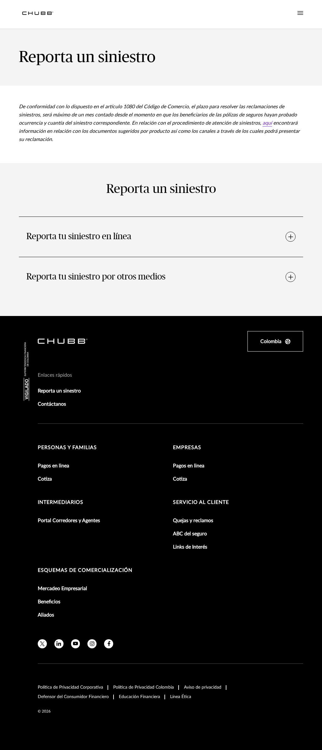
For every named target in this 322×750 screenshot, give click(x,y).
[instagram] (92, 643)
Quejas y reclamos (193, 520)
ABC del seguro (190, 533)
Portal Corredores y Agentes (69, 520)
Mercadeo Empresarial (62, 588)
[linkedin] (59, 643)
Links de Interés (190, 547)
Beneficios (49, 601)
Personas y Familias (67, 447)
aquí (267, 123)
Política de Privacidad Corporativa (70, 687)
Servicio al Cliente (201, 502)
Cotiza (45, 479)
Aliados (46, 614)
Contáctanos (52, 404)
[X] (42, 643)
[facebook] (108, 643)
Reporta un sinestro (59, 390)
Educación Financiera (139, 697)
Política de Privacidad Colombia (143, 687)
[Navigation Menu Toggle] (300, 13)
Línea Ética (180, 697)
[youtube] (75, 643)
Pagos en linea (53, 465)
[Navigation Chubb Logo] (38, 14)
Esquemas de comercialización (85, 570)
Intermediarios (60, 502)
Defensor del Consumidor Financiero (73, 697)
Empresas (187, 447)
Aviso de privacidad (202, 687)
